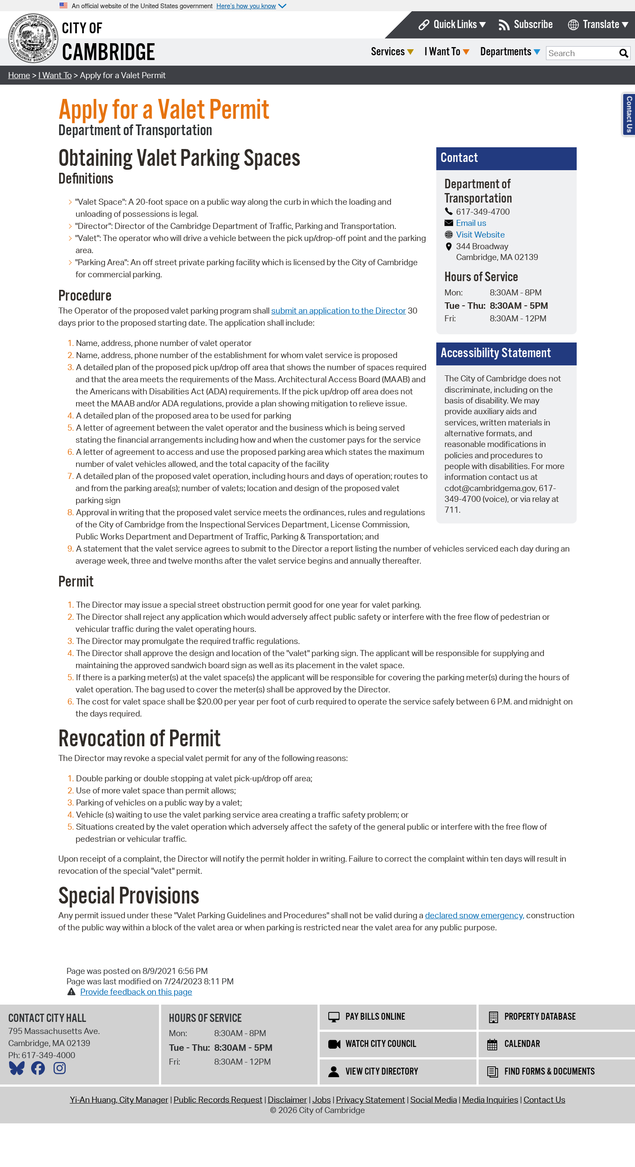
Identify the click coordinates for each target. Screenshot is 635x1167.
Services (388, 52)
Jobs (321, 1099)
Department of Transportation (135, 130)
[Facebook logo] (40, 1070)
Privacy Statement (370, 1099)
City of (82, 28)
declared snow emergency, (474, 915)
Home (19, 75)
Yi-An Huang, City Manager (119, 1099)
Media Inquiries (490, 1099)
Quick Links (455, 25)
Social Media (433, 1099)
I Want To (442, 52)
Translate (601, 25)
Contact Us (544, 1099)
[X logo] (19, 1070)
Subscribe (533, 25)
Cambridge (108, 53)
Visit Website (480, 234)
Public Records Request (218, 1099)
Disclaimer (287, 1099)
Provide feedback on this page (136, 991)
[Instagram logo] (62, 1070)
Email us (471, 223)
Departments (505, 52)
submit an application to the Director (338, 310)
